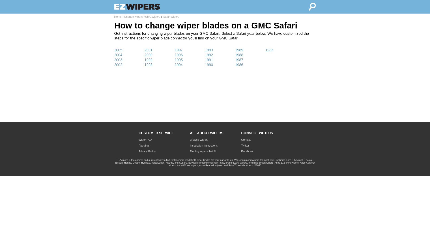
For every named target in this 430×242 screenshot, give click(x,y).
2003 (118, 60)
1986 (239, 65)
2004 (118, 55)
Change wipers (133, 16)
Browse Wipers (199, 139)
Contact (246, 139)
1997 (179, 50)
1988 (239, 55)
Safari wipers (171, 16)
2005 (118, 50)
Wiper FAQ (145, 139)
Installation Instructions (204, 145)
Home (118, 16)
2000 (148, 55)
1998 (148, 65)
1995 (179, 60)
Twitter (245, 145)
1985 (269, 50)
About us (144, 145)
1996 (179, 55)
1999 (148, 60)
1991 (209, 60)
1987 (239, 60)
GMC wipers (152, 16)
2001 (148, 50)
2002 (118, 65)
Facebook (247, 151)
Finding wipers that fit (203, 151)
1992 (209, 55)
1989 (239, 50)
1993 (209, 50)
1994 (179, 65)
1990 (209, 65)
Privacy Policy (147, 151)
